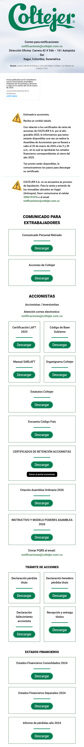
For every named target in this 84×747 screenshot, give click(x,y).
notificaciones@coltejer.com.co (42, 46)
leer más (11, 96)
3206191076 (30, 197)
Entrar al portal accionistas (42, 474)
